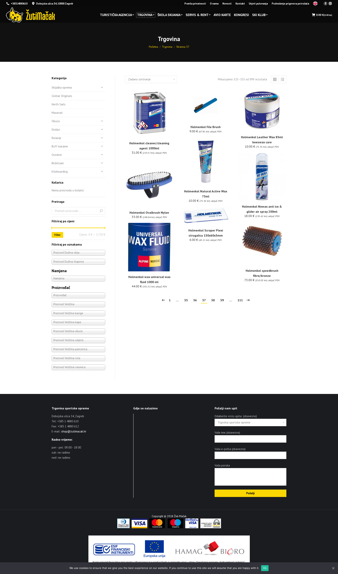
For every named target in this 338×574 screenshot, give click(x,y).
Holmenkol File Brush (206, 127)
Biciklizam (58, 163)
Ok (265, 568)
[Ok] (333, 568)
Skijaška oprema (62, 87)
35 (186, 300)
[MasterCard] (157, 527)
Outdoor (57, 155)
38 (213, 300)
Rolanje (56, 138)
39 (222, 300)
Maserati (57, 113)
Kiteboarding (60, 171)
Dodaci (56, 129)
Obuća (56, 121)
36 (195, 300)
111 (240, 300)
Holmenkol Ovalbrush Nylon (149, 212)
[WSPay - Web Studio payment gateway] (210, 527)
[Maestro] (175, 527)
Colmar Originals (62, 96)
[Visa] (139, 527)
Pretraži (101, 210)
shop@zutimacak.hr (73, 431)
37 (204, 300)
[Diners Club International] (123, 527)
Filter (57, 234)
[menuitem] (195, 3)
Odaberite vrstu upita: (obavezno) (236, 416)
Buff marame (60, 146)
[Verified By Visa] (191, 527)
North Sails (59, 104)
